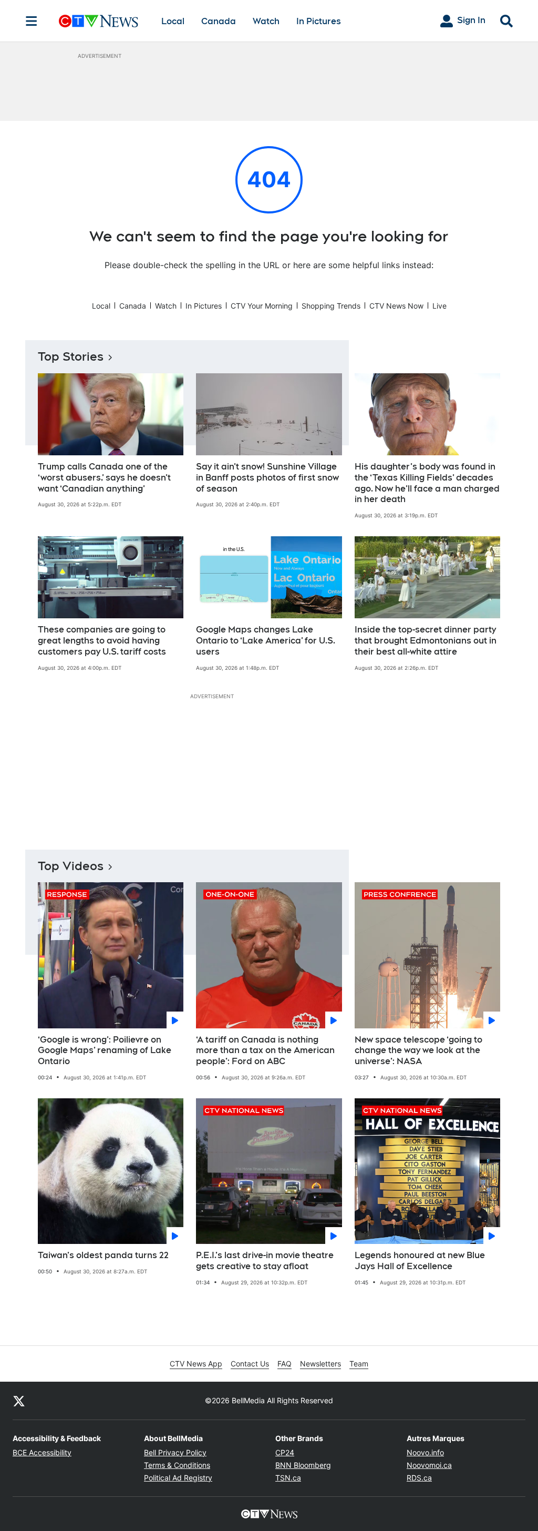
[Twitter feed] (19, 1400)
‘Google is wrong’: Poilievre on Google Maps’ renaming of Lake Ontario (104, 1051)
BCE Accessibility (42, 1452)
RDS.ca (419, 1477)
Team (358, 1363)
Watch (266, 21)
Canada (218, 21)
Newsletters (320, 1363)
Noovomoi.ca (429, 1465)
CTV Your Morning (262, 305)
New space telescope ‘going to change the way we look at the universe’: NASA (418, 1051)
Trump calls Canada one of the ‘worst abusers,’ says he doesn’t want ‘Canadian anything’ (104, 478)
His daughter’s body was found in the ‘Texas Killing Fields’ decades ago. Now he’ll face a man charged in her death (427, 483)
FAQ (284, 1363)
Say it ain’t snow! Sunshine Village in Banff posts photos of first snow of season (267, 478)
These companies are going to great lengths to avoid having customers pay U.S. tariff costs (102, 641)
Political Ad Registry (178, 1477)
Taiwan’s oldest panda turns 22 (103, 1255)
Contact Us (250, 1363)
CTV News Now (396, 305)
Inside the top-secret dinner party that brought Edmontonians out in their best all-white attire (425, 641)
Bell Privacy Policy (175, 1452)
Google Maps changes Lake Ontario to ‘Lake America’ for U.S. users (265, 641)
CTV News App (196, 1363)
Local (172, 21)
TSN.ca (288, 1477)
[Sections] (31, 21)
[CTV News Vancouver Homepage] (98, 21)
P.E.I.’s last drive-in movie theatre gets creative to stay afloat (265, 1260)
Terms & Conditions (177, 1465)
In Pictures (318, 21)
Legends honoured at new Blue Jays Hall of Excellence (420, 1260)
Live (439, 305)
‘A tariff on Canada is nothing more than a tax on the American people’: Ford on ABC (265, 1051)
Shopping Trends (331, 305)
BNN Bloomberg (303, 1465)
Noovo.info (425, 1452)
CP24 (284, 1452)
